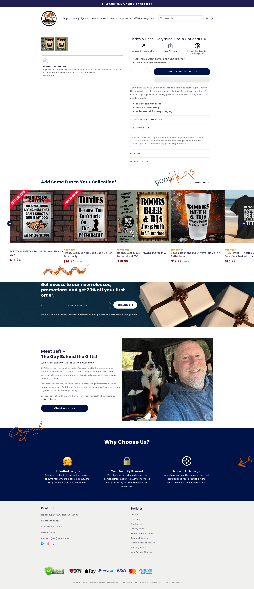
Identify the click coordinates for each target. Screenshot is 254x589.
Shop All (200, 182)
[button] (182, 80)
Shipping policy (156, 582)
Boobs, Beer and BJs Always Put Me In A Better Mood (196, 254)
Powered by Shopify (97, 582)
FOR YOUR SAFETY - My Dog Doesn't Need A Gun (36, 253)
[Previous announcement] (42, 3)
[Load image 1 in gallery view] (47, 44)
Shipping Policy (138, 547)
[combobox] (180, 18)
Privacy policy (126, 582)
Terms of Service (139, 538)
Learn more (49, 75)
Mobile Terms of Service (143, 542)
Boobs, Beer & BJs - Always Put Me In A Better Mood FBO (141, 254)
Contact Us (136, 524)
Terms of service (141, 582)
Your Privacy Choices (141, 552)
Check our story (64, 408)
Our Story (135, 519)
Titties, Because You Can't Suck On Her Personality (88, 254)
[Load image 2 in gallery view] (61, 44)
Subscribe (124, 305)
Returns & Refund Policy (143, 533)
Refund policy (112, 582)
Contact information (173, 582)
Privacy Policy (137, 528)
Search (134, 515)
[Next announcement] (212, 3)
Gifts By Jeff (83, 582)
